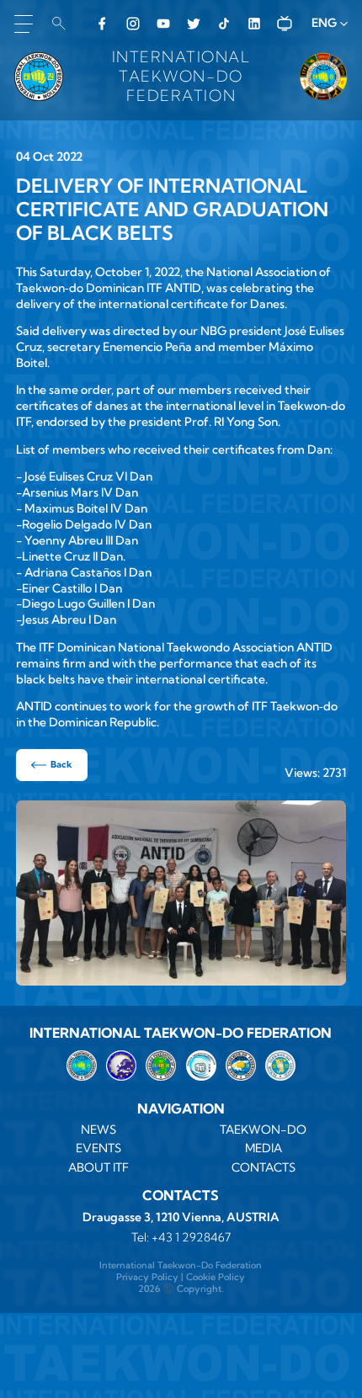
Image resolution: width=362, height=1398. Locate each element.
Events (98, 1148)
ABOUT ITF (98, 1167)
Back (61, 764)
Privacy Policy (147, 1277)
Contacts (263, 1167)
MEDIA (263, 1148)
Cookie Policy (215, 1277)
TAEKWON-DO (263, 1129)
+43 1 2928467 (191, 1237)
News (98, 1129)
